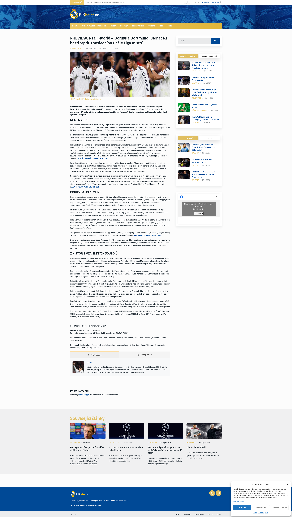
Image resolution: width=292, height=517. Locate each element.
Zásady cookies (258, 513)
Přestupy (124, 26)
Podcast (177, 514)
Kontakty (210, 514)
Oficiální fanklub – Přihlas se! (93, 26)
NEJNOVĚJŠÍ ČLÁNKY (188, 56)
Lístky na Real (138, 26)
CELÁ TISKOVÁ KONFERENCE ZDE (92, 158)
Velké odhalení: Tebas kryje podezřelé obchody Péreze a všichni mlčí (204, 92)
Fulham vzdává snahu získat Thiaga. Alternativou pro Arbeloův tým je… (204, 65)
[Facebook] (212, 493)
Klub (161, 26)
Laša (116, 48)
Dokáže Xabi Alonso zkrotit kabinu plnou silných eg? (105, 2)
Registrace (215, 2)
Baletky (195, 153)
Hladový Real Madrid (196, 447)
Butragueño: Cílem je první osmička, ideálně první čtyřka (87, 448)
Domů (74, 26)
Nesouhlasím (261, 508)
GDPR (266, 513)
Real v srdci (187, 514)
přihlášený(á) (84, 395)
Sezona (151, 26)
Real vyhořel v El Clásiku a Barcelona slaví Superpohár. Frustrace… (204, 174)
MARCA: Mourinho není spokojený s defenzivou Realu (205, 118)
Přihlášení (205, 2)
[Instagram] (218, 493)
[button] (287, 484)
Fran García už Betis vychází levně (204, 106)
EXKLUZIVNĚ (188, 138)
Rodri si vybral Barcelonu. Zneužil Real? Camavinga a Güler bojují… (203, 147)
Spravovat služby (238, 501)
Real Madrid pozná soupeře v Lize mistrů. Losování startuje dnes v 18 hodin (165, 450)
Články (113, 26)
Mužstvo (195, 83)
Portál (169, 26)
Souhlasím (242, 508)
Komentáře (196, 98)
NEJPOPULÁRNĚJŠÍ (209, 56)
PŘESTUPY (209, 138)
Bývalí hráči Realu (199, 110)
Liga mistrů (75, 48)
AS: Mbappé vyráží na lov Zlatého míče (203, 79)
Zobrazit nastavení (279, 508)
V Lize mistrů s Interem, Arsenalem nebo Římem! (126, 448)
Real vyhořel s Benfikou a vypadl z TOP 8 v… (203, 161)
